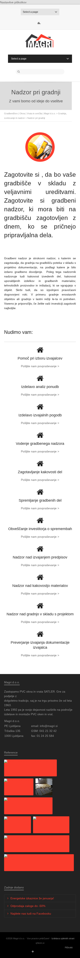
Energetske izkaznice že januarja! (32, 898)
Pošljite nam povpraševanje (40, 366)
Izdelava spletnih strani (62, 938)
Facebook (40, 21)
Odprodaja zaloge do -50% (27, 906)
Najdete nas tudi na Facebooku (30, 913)
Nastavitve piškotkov (13, 2)
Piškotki (69, 947)
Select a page (30, 12)
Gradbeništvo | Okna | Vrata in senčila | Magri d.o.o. (30, 113)
